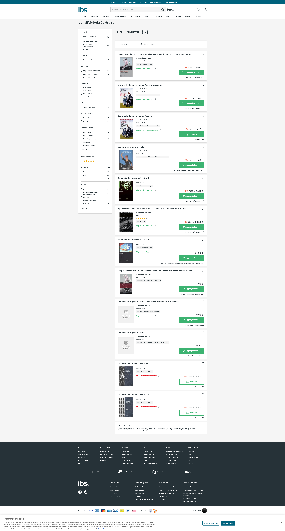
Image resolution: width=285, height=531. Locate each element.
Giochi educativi (171, 454)
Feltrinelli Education (189, 498)
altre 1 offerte (199, 170)
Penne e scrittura (193, 457)
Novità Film (148, 451)
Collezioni (103, 460)
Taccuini (191, 451)
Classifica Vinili (127, 463)
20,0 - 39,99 (87, 94)
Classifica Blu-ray (150, 457)
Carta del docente (155, 2)
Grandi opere (88, 135)
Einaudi (86, 118)
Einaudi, (138, 61)
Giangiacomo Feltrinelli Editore (193, 490)
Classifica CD (127, 454)
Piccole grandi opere (91, 139)
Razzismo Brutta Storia (191, 501)
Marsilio (86, 121)
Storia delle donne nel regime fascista (135, 116)
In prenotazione (89, 77)
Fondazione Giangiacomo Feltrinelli (192, 494)
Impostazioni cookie (211, 523)
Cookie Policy (103, 529)
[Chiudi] (281, 522)
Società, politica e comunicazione (89, 37)
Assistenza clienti (171, 2)
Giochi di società (172, 457)
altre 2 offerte (199, 201)
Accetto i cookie (228, 523)
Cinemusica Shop (89, 201)
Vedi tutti (84, 150)
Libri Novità (82, 451)
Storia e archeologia (90, 41)
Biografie (86, 49)
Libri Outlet (81, 457)
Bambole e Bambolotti (173, 460)
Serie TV (146, 460)
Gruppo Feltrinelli (189, 487)
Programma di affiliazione (168, 490)
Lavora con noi (164, 496)
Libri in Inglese (83, 460)
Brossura (86, 172)
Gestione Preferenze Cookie (144, 499)
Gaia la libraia (115, 496)
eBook (80, 463)
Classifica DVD (149, 454)
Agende (190, 454)
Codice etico (163, 499)
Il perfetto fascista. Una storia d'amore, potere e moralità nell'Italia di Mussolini (154, 209)
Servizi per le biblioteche (167, 487)
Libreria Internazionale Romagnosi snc (91, 193)
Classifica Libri (83, 454)
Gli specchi (87, 142)
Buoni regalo (132, 2)
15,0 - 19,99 (87, 91)
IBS (84, 189)
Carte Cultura (143, 2)
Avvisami (193, 381)
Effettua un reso (140, 493)
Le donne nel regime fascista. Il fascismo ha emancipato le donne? (148, 301)
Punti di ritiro (122, 2)
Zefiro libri (87, 204)
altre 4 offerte (199, 108)
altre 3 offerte (199, 78)
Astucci (190, 463)
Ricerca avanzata (170, 10)
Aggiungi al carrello (193, 72)
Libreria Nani (87, 197)
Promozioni (87, 60)
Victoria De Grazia (89, 107)
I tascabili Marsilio (89, 145)
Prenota (193, 134)
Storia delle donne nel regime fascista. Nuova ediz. (141, 85)
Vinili (123, 457)
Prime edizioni (105, 451)
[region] (142, 523)
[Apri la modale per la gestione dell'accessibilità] (204, 510)
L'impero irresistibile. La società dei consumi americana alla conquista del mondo (155, 54)
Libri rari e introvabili (107, 454)
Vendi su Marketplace (166, 493)
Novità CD (125, 451)
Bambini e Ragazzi (150, 463)
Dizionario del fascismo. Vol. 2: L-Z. (133, 178)
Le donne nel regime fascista (131, 147)
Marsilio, (138, 92)
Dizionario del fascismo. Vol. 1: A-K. (133, 240)
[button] (163, 10)
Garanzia (138, 496)
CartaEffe (112, 2)
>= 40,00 (86, 97)
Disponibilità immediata (92, 71)
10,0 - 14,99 (87, 88)
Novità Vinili (126, 460)
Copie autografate (106, 457)
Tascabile (87, 178)
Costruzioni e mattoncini (174, 451)
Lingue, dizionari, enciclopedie (89, 45)
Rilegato (86, 175)
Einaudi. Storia (88, 132)
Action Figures (171, 463)
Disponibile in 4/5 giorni (91, 74)
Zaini (189, 460)
